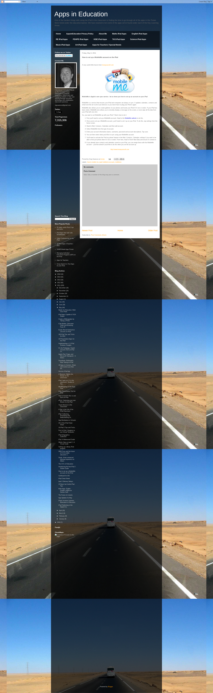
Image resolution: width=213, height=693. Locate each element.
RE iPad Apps (62, 39)
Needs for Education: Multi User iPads (67, 311)
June (61, 304)
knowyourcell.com (108, 65)
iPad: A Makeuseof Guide (66, 439)
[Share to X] (119, 159)
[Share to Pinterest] (123, 159)
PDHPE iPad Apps (80, 39)
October (62, 293)
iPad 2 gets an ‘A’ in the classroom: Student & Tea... (66, 382)
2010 (59, 522)
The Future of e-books (65, 495)
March (61, 513)
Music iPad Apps (63, 45)
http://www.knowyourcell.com (119, 149)
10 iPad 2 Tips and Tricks (66, 427)
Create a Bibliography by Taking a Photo (66, 320)
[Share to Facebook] (121, 159)
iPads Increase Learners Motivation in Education (66, 501)
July (60, 302)
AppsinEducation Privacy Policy (79, 34)
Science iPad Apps (138, 39)
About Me (103, 34)
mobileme (118, 162)
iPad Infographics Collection (64, 436)
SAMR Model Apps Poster (65, 249)
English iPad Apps (139, 34)
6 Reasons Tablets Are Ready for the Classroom (65, 375)
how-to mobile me (93, 162)
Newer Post (87, 230)
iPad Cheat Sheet (64, 478)
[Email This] (115, 159)
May (60, 307)
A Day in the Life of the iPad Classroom (65, 410)
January (62, 519)
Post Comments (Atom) (98, 235)
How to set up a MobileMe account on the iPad (66, 472)
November (62, 291)
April (60, 510)
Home (58, 34)
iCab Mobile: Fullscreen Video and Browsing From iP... (66, 325)
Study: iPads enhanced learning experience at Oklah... (66, 459)
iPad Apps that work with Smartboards (65, 233)
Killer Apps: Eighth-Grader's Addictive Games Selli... (65, 490)
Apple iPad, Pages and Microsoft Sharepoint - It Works (67, 355)
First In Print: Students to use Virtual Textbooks (66, 431)
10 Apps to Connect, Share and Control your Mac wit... (67, 366)
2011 (59, 285)
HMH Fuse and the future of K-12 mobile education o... (66, 453)
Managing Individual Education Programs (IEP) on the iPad (66, 254)
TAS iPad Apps (118, 39)
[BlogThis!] (117, 159)
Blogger (110, 686)
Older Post (153, 230)
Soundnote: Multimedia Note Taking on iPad (65, 361)
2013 (59, 280)
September (62, 296)
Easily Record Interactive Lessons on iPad (66, 330)
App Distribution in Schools (67, 420)
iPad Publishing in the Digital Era (65, 506)
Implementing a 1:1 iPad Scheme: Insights (66, 344)
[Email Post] (109, 159)
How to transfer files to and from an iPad (67, 396)
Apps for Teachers (62, 260)
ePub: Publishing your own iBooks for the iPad (67, 401)
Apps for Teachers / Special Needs (106, 45)
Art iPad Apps (81, 45)
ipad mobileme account (106, 162)
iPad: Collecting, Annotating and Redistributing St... (65, 415)
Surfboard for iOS (64, 476)
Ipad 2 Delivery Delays (65, 481)
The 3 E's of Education (65, 464)
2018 (59, 274)
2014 (59, 277)
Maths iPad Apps (119, 34)
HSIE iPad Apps (100, 39)
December (62, 288)
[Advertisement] (65, 179)
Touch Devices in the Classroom (65, 405)
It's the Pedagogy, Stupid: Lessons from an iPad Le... (66, 349)
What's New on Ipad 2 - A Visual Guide (66, 443)
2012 (59, 282)
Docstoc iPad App (64, 371)
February (62, 516)
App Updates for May (65, 498)
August (61, 299)
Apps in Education (81, 14)
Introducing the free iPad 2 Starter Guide (66, 467)
